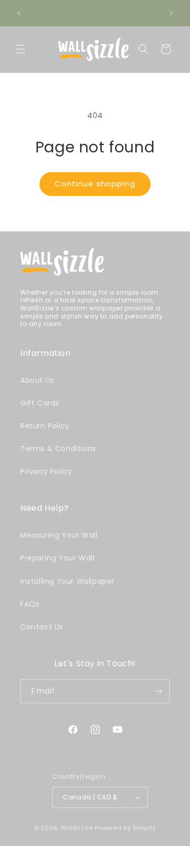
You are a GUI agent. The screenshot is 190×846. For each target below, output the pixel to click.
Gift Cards (39, 403)
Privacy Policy (46, 471)
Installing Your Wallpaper (67, 581)
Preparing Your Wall (57, 558)
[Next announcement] (171, 13)
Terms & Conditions (58, 449)
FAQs (29, 604)
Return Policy (45, 426)
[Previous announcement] (19, 13)
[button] (20, 49)
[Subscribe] (158, 691)
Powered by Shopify (125, 828)
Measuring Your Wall (58, 535)
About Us (37, 380)
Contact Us (41, 627)
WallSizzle (77, 828)
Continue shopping (95, 183)
